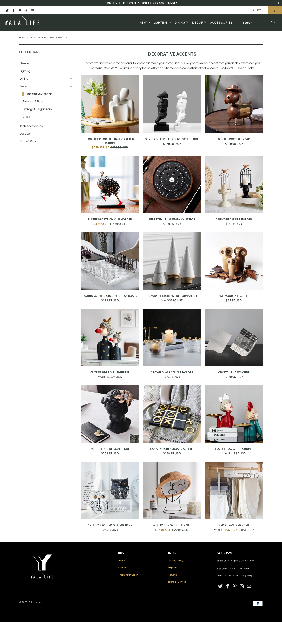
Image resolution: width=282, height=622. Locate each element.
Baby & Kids (28, 141)
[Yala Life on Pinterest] (19, 10)
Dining (180, 22)
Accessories (221, 22)
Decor (198, 22)
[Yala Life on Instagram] (25, 10)
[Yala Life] (22, 22)
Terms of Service (177, 582)
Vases (27, 116)
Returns (172, 575)
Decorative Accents (39, 93)
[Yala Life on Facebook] (13, 10)
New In (145, 22)
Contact (122, 567)
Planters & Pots (33, 101)
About (121, 560)
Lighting (160, 22)
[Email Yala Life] (32, 10)
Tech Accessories (31, 126)
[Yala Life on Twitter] (7, 10)
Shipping (172, 567)
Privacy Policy (175, 560)
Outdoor (25, 133)
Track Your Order (128, 575)
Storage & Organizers (37, 109)
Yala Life (33, 602)
